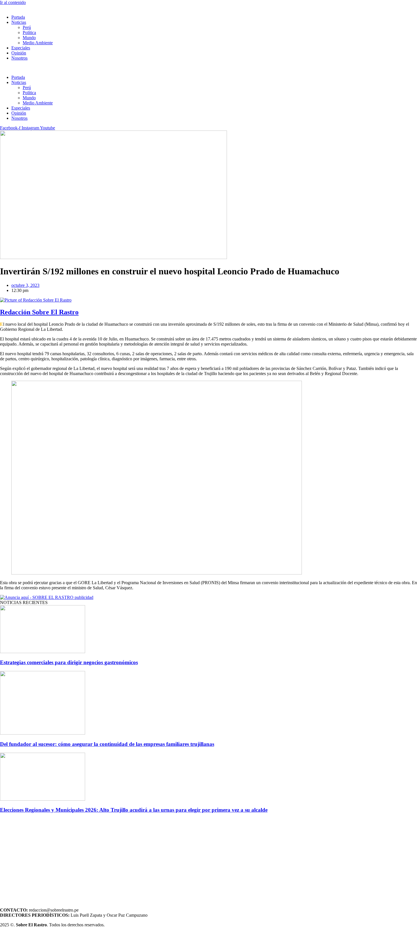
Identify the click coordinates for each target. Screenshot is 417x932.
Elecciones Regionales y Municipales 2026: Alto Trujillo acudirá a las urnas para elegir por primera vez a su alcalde (134, 810)
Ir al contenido (13, 2)
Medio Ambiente (38, 42)
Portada (18, 17)
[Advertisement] (170, 858)
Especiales (20, 47)
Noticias (18, 22)
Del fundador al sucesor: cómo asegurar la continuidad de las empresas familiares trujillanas (107, 744)
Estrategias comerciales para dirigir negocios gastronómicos (69, 662)
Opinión (18, 53)
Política (29, 32)
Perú (27, 27)
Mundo (29, 37)
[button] (208, 67)
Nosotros (19, 58)
